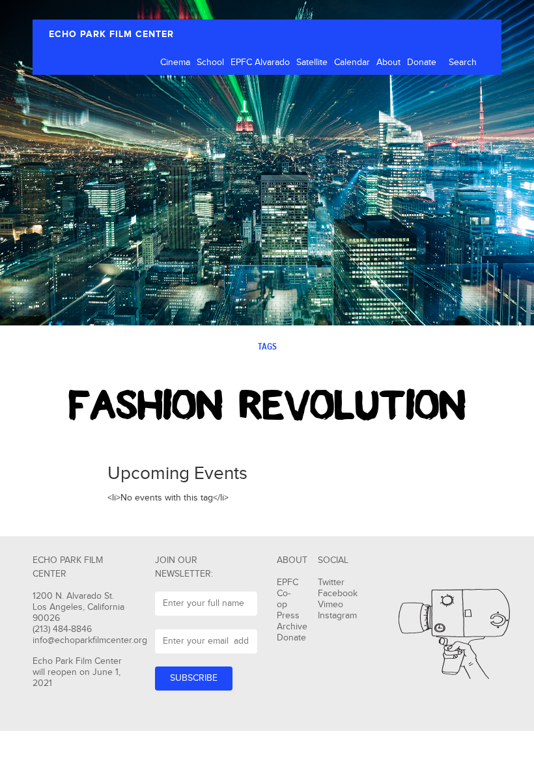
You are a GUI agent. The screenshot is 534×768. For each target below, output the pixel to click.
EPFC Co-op (287, 593)
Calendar (352, 62)
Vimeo (330, 604)
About (388, 62)
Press (288, 615)
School (210, 62)
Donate (421, 62)
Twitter (331, 582)
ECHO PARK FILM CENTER (111, 34)
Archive (292, 627)
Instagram (337, 615)
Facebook (338, 593)
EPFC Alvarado (260, 62)
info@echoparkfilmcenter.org (90, 640)
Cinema (175, 62)
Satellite (312, 62)
